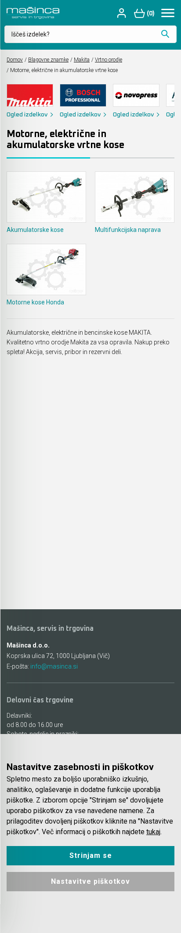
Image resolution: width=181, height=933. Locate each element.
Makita (82, 60)
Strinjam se (90, 855)
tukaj (153, 832)
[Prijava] (122, 13)
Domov (15, 60)
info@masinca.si (54, 666)
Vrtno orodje (108, 60)
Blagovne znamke (48, 60)
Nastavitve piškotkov (90, 881)
